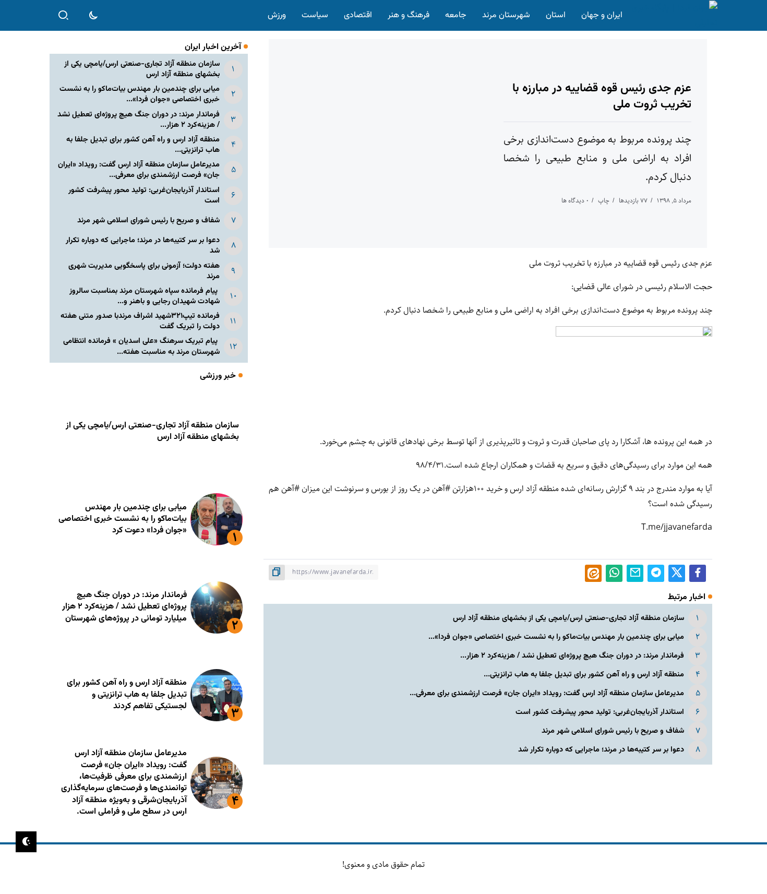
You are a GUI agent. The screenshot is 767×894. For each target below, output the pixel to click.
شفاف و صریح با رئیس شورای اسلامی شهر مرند (613, 731)
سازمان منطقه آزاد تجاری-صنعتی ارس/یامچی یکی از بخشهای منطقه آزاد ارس (568, 618)
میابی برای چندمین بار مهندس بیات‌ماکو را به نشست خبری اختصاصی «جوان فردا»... (556, 637)
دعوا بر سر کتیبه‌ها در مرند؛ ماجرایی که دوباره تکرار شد (601, 750)
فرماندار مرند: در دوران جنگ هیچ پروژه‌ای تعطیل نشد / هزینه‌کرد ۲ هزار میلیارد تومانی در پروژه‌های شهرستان (124, 607)
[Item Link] (216, 519)
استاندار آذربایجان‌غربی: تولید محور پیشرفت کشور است (600, 712)
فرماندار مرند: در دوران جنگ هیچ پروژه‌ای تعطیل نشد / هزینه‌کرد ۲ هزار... (572, 656)
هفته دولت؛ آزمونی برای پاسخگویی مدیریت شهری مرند (144, 271)
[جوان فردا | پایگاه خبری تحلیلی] (672, 15)
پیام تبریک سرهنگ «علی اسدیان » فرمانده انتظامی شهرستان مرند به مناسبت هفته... (141, 346)
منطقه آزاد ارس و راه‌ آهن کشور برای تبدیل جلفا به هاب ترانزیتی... (584, 675)
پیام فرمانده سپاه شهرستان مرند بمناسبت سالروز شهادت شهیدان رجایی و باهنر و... (144, 296)
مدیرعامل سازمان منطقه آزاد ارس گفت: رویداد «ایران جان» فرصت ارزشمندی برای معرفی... (547, 693)
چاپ (603, 200)
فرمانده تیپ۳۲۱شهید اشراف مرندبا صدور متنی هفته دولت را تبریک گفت (140, 321)
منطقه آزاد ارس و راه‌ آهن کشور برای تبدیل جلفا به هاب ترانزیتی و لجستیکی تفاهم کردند (127, 694)
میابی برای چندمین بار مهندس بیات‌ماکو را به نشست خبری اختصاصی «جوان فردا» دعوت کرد (122, 519)
